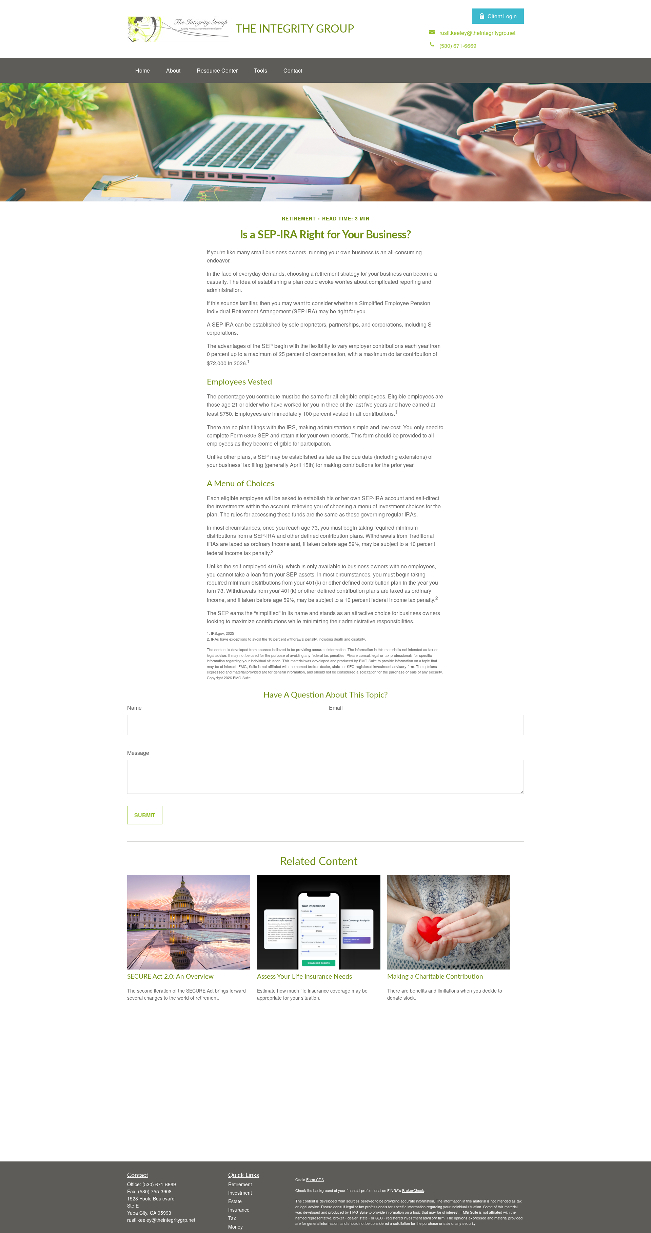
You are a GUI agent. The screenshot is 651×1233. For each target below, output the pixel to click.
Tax (232, 1218)
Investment (240, 1192)
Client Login (502, 16)
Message (138, 753)
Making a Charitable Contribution (435, 977)
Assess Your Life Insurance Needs (304, 977)
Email (336, 707)
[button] (142, 70)
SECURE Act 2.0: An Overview (170, 977)
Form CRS (315, 1179)
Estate (235, 1201)
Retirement (240, 1184)
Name (134, 707)
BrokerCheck (413, 1190)
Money (235, 1226)
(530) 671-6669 (159, 1184)
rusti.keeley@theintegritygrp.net (161, 1219)
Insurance (239, 1209)
